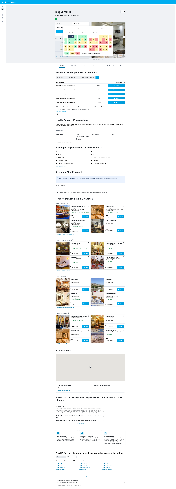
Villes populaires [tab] (71, 457)
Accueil (56, 7)
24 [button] (75, 46)
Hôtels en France (60, 465)
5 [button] (82, 36)
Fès (75, 7)
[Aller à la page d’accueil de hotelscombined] (10, 2)
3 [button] (106, 36)
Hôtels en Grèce (106, 467)
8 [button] (69, 39)
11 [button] (79, 39)
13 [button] (85, 39)
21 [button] (66, 46)
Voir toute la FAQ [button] (80, 423)
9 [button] (72, 39)
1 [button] (69, 36)
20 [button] (85, 43)
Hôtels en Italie (82, 469)
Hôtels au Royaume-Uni (84, 467)
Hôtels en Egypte (83, 465)
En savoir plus (111, 106)
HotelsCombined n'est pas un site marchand (67, 480)
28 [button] (66, 49)
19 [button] (82, 43)
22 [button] (69, 46)
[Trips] (2, 21)
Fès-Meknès (68, 7)
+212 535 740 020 (59, 17)
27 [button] (85, 46)
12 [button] (82, 39)
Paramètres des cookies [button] (61, 111)
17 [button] (75, 43)
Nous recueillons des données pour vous (67, 482)
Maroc (61, 7)
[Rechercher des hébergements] (2, 9)
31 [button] (106, 49)
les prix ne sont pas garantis (90, 476)
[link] (65, 234)
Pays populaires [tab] (61, 457)
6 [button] (85, 36)
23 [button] (72, 46)
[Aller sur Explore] (2, 17)
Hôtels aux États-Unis (107, 465)
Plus (57, 127)
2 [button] (72, 36)
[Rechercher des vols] (2, 6)
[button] (2, 2)
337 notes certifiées (68, 19)
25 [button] (79, 46)
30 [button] (72, 49)
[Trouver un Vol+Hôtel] (2, 15)
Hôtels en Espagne (60, 469)
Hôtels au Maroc (60, 463)
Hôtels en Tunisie (83, 463)
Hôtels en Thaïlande (107, 469)
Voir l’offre (85, 216)
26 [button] (82, 46)
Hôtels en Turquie (106, 463)
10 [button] (75, 39)
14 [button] (66, 43)
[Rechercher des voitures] (2, 12)
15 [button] (69, 43)
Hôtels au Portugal (60, 467)
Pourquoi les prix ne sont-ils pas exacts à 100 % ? (69, 485)
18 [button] (79, 43)
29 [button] (69, 49)
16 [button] (72, 43)
